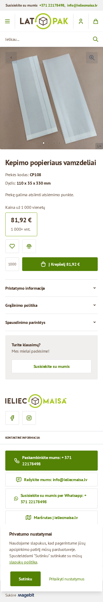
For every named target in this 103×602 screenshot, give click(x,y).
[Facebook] (12, 418)
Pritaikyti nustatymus (67, 578)
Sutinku (25, 578)
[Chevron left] (11, 57)
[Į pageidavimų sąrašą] (12, 246)
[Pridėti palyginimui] (29, 246)
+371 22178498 (51, 5)
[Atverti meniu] (7, 21)
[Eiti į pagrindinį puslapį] (44, 21)
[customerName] (80, 21)
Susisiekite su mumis (52, 366)
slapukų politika (23, 562)
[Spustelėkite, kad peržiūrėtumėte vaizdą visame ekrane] (92, 57)
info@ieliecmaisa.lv (82, 5)
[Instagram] (29, 418)
